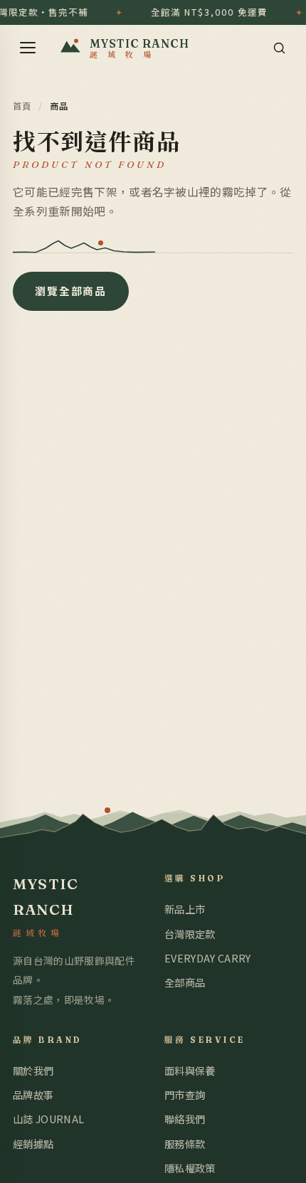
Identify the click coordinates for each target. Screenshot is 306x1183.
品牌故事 (33, 1094)
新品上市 (184, 908)
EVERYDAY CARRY (207, 957)
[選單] (28, 48)
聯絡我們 (184, 1118)
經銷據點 (33, 1143)
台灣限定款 (190, 933)
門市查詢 (184, 1094)
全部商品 (184, 982)
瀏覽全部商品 (71, 290)
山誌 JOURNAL (48, 1118)
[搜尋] (279, 47)
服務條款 (184, 1143)
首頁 (22, 106)
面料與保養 (190, 1070)
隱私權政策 (190, 1167)
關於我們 (33, 1070)
